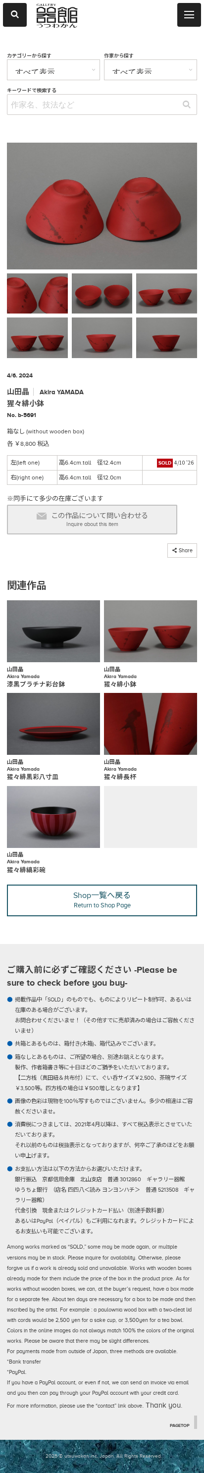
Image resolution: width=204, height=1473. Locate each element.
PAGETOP (180, 1425)
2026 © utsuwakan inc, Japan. (80, 1456)
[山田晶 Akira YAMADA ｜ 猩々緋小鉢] (102, 208)
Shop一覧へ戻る (102, 900)
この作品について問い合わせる (99, 519)
